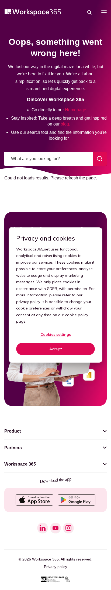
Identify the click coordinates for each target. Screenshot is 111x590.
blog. (65, 124)
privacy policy (28, 301)
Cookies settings (55, 334)
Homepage (75, 110)
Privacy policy (55, 567)
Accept (55, 348)
